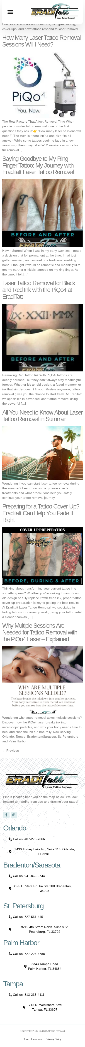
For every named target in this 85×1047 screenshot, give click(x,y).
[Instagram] (14, 815)
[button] (10, 12)
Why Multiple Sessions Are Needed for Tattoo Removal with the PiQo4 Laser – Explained (39, 632)
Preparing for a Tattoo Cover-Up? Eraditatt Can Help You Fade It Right (40, 513)
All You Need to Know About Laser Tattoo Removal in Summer (42, 416)
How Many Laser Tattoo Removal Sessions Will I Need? (41, 41)
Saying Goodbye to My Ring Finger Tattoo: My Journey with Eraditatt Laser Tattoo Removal (38, 165)
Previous (10, 750)
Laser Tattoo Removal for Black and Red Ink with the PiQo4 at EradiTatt (38, 290)
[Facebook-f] (6, 815)
